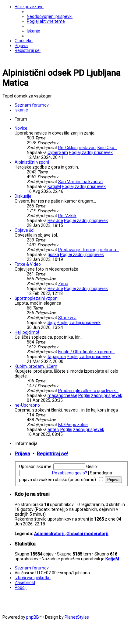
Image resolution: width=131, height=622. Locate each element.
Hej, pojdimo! (27, 332)
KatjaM (54, 186)
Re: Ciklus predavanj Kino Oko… (87, 147)
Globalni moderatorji (87, 533)
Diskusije (23, 196)
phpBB (32, 617)
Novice (21, 128)
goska (53, 254)
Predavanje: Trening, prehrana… (88, 249)
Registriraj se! (52, 453)
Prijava (22, 453)
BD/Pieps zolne (73, 424)
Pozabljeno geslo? (69, 472)
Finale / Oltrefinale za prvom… (86, 351)
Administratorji (49, 533)
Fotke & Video (28, 264)
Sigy (52, 322)
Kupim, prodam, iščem (36, 366)
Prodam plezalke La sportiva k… (88, 390)
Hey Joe (55, 220)
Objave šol (24, 230)
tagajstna (57, 356)
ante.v (53, 429)
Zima (63, 283)
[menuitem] (50, 16)
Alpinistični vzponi (32, 162)
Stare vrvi (67, 317)
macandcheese (62, 395)
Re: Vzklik (67, 215)
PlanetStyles (77, 617)
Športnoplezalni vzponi (36, 298)
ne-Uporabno (27, 405)
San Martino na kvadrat (80, 181)
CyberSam (58, 152)
